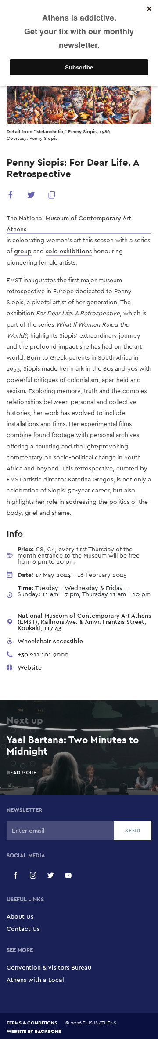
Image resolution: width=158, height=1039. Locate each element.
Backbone (48, 1031)
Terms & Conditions (32, 1023)
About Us (20, 916)
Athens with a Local (35, 980)
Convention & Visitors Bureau (49, 967)
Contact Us (23, 929)
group (23, 251)
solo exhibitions (69, 251)
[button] (10, 196)
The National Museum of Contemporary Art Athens (69, 223)
